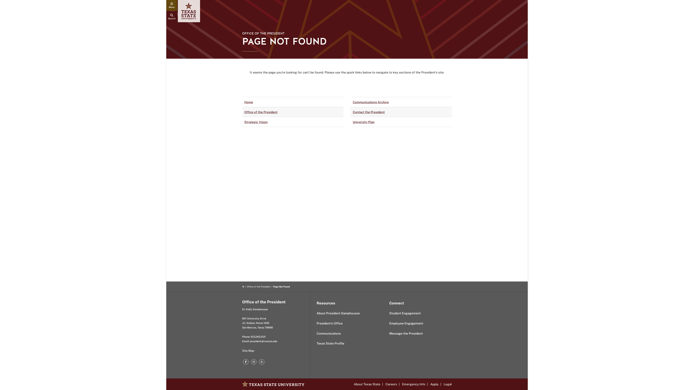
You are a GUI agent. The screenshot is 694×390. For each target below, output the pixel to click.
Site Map (248, 350)
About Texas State (367, 384)
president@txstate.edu (263, 341)
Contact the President (369, 112)
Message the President (406, 333)
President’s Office (330, 323)
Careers (391, 384)
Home (248, 102)
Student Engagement (405, 313)
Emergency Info (413, 384)
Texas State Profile (330, 343)
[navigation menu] (171, 5)
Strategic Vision (256, 122)
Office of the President (263, 33)
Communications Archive (371, 102)
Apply (434, 384)
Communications (329, 333)
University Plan (363, 122)
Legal (448, 384)
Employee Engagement (406, 323)
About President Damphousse (338, 313)
